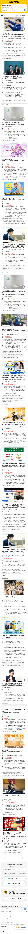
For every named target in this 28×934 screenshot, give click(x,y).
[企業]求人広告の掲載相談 (19, 924)
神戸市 (12, 916)
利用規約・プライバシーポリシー (7, 924)
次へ (23, 858)
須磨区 (17, 916)
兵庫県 (8, 916)
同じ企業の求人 (5, 104)
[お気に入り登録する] (24, 29)
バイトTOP (3, 916)
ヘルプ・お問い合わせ (5, 922)
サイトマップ (12, 922)
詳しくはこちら (11, 874)
